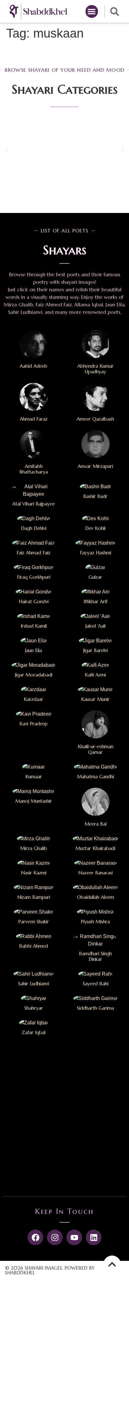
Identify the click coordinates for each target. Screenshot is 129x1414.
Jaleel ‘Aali (95, 626)
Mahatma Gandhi (95, 777)
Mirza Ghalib (33, 848)
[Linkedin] (93, 1237)
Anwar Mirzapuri (95, 466)
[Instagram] (55, 1237)
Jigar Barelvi (95, 650)
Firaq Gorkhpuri (33, 577)
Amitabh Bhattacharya (33, 469)
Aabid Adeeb (33, 366)
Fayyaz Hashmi (95, 553)
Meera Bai (95, 824)
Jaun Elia (33, 650)
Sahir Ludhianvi (33, 984)
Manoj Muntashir (33, 801)
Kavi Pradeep (33, 724)
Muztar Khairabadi (95, 848)
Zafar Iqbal (33, 1032)
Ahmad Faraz (34, 419)
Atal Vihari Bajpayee (33, 504)
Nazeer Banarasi (95, 873)
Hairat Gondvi (34, 601)
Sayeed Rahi (95, 984)
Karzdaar (33, 699)
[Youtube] (74, 1237)
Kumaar (33, 777)
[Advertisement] (64, 1118)
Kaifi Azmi (95, 675)
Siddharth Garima (95, 1008)
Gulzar (95, 577)
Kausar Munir (95, 699)
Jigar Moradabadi (33, 675)
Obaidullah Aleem (95, 897)
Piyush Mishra (95, 922)
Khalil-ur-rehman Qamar (95, 749)
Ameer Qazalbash (95, 419)
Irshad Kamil (34, 626)
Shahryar (33, 1008)
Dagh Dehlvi (33, 528)
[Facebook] (35, 1237)
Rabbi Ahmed (33, 946)
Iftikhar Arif (95, 601)
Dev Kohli (95, 528)
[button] (91, 11)
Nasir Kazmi (33, 873)
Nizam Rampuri (33, 897)
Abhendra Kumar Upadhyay (95, 369)
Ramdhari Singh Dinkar (95, 956)
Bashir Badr (95, 496)
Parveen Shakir (33, 922)
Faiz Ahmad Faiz (33, 553)
